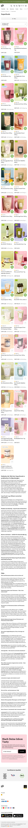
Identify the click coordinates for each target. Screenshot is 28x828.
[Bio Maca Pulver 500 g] (7, 125)
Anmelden (22, 751)
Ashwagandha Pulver (18, 653)
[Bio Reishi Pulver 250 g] (7, 208)
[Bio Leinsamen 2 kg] (7, 96)
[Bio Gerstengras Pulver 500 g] (20, 319)
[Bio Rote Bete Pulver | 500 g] (20, 125)
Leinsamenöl (4, 712)
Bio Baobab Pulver (7, 524)
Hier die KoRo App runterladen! (20, 1)
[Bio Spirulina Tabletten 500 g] (20, 153)
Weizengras (3, 702)
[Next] (27, 8)
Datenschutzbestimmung (13, 758)
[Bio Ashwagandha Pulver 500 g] (7, 153)
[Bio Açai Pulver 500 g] (20, 347)
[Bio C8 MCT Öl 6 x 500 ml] (20, 292)
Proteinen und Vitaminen (10, 484)
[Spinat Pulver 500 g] (20, 403)
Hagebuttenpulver (5, 635)
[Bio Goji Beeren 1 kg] (7, 68)
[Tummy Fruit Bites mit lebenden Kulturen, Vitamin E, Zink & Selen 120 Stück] (7, 264)
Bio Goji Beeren (15, 539)
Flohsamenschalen (8, 583)
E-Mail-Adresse (7, 751)
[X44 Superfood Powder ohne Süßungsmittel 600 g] (7, 430)
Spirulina (21, 503)
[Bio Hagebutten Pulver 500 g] (20, 68)
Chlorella (15, 503)
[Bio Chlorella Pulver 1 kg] (20, 236)
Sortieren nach (5, 23)
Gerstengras (11, 702)
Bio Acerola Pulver (18, 523)
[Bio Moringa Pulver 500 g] (20, 208)
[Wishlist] (14, 5)
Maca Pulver (8, 639)
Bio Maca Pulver (15, 527)
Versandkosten (20, 823)
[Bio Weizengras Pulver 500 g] (7, 403)
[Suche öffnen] (11, 5)
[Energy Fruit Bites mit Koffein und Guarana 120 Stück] (7, 458)
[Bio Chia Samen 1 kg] (7, 40)
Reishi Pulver (13, 646)
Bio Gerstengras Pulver (17, 520)
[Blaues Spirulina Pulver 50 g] (7, 347)
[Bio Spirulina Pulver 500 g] (20, 96)
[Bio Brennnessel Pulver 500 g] (20, 180)
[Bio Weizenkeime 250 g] (7, 375)
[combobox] (13, 24)
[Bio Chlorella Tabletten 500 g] (20, 375)
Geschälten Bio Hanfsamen (8, 553)
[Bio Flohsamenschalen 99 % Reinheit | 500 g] (7, 319)
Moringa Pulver (4, 645)
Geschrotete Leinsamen (14, 668)
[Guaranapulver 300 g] (7, 292)
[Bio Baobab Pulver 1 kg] (20, 430)
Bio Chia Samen (15, 544)
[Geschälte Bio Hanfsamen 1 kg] (20, 40)
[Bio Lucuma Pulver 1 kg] (20, 264)
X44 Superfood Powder (13, 516)
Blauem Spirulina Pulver (13, 528)
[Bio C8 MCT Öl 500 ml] (7, 236)
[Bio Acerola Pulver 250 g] (7, 180)
